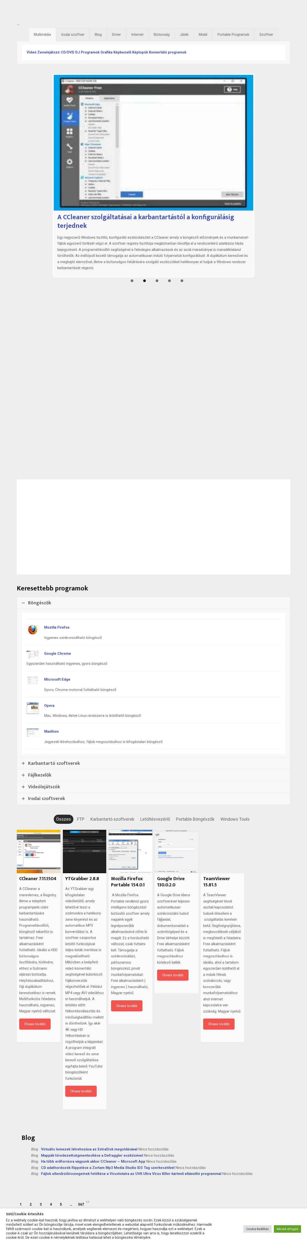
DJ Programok (87, 52)
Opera (49, 705)
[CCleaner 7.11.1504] (38, 851)
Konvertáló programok (167, 52)
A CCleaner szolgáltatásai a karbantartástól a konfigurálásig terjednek (145, 221)
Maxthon (51, 731)
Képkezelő (122, 52)
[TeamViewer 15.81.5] (222, 851)
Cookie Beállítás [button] (257, 1229)
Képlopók (140, 52)
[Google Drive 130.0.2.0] (176, 851)
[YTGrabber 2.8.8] (84, 851)
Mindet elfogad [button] (287, 1229)
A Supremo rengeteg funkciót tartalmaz (116, 441)
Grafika (106, 52)
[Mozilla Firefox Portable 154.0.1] (130, 851)
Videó (31, 52)
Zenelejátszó (48, 52)
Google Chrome (57, 653)
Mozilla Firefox (57, 627)
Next (260, 474)
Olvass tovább (35, 1024)
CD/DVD (67, 52)
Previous (46, 474)
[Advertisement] (153, 13)
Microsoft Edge (57, 679)
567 (81, 1204)
